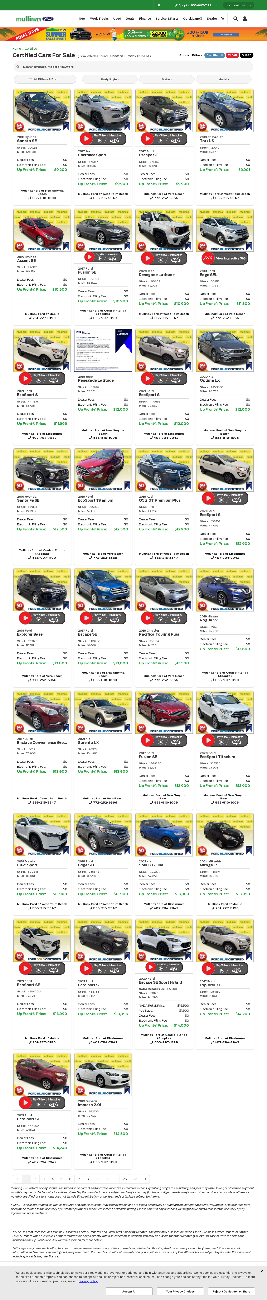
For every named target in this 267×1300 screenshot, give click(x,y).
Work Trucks (99, 18)
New (82, 18)
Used (117, 18)
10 (106, 1179)
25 (125, 1179)
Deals (130, 18)
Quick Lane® (192, 18)
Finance (145, 18)
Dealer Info (215, 18)
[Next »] (145, 1179)
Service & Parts (167, 18)
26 (135, 1179)
